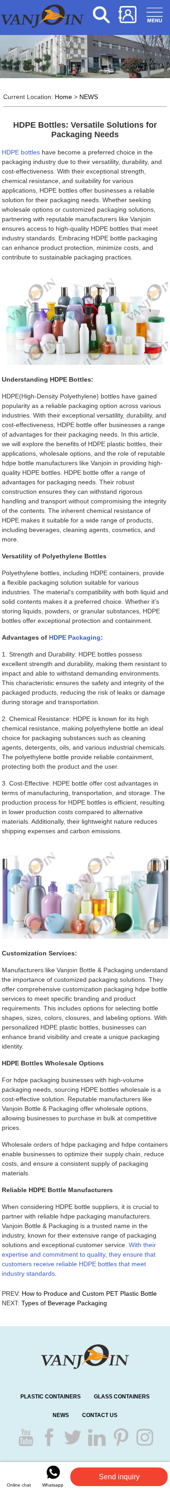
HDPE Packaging (75, 637)
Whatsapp (52, 1484)
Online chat (19, 1484)
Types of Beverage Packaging (64, 1303)
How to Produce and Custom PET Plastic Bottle (89, 1293)
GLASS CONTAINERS (122, 1396)
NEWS (88, 96)
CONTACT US (99, 1415)
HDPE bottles (21, 152)
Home (63, 96)
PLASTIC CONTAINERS (50, 1396)
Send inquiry (119, 1477)
